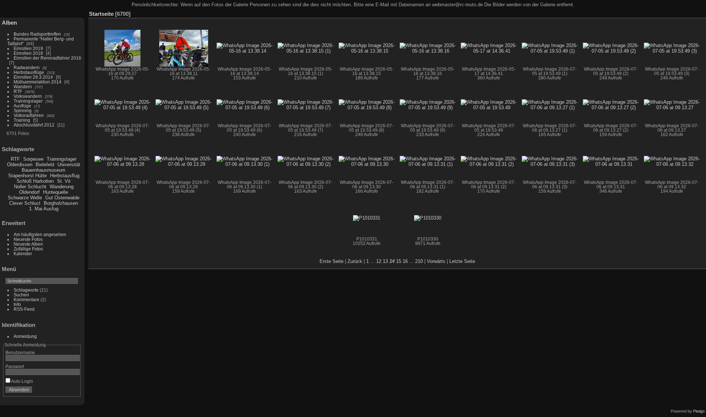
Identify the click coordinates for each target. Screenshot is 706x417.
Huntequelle (55, 192)
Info (17, 304)
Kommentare (26, 299)
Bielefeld (45, 164)
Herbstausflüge (29, 72)
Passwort (15, 366)
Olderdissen (19, 164)
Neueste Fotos (28, 239)
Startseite (101, 14)
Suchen (21, 294)
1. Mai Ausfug (43, 208)
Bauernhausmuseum (43, 170)
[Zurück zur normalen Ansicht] (678, 12)
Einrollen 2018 (28, 53)
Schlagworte (26, 290)
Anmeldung (25, 336)
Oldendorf (29, 192)
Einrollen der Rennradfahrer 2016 (47, 58)
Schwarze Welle (25, 197)
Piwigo (699, 411)
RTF (18, 91)
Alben (9, 22)
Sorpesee (33, 159)
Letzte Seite (462, 261)
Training (22, 120)
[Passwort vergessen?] (73, 391)
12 (378, 261)
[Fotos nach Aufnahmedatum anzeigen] (700, 12)
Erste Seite (331, 261)
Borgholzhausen (61, 203)
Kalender (23, 253)
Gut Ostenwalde (62, 197)
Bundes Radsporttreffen (37, 34)
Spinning (23, 110)
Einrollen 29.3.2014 (33, 77)
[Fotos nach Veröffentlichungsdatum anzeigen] (689, 12)
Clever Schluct (24, 203)
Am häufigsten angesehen (40, 234)
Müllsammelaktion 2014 (37, 81)
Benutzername (20, 352)
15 (398, 261)
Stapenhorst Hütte (27, 175)
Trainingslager (28, 101)
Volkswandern (28, 96)
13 (385, 261)
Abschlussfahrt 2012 (34, 124)
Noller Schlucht (30, 186)
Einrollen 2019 (28, 48)
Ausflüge (22, 105)
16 (405, 261)
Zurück (354, 261)
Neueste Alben (28, 244)
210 (419, 261)
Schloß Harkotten (35, 181)
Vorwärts (436, 261)
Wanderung (62, 186)
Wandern (23, 86)
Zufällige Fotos (28, 248)
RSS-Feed (24, 309)
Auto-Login (21, 381)
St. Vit (64, 181)
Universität (68, 164)
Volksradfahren (29, 115)
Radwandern (27, 67)
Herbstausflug (64, 175)
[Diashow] (667, 12)
